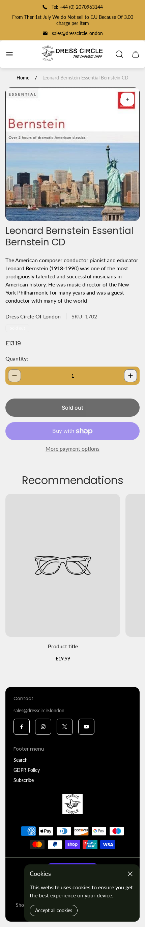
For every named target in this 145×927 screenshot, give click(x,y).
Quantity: (16, 358)
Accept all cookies (53, 910)
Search (20, 760)
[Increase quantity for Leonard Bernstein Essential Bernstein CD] (130, 375)
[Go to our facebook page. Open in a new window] (21, 727)
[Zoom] (127, 99)
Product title (63, 646)
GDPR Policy (26, 770)
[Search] (119, 54)
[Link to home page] (72, 804)
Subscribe (23, 780)
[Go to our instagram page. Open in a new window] (43, 727)
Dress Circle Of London (33, 316)
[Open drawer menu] (9, 54)
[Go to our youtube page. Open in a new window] (86, 727)
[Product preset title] (62, 565)
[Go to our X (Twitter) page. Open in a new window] (65, 727)
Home (23, 77)
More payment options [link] (72, 449)
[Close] (130, 874)
